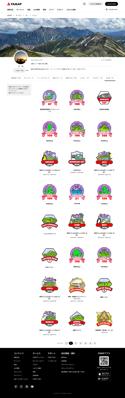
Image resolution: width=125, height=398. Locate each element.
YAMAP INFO (52, 357)
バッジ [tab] (109, 78)
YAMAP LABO (37, 379)
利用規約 (64, 361)
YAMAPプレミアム (38, 357)
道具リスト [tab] (57, 78)
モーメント (20, 9)
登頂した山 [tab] (71, 78)
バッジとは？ (13, 91)
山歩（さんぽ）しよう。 (21, 379)
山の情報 (36, 9)
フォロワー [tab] (97, 78)
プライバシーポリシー (68, 365)
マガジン (60, 9)
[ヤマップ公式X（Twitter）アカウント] (21, 387)
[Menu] (27, 70)
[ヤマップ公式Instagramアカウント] (27, 387)
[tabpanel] (62, 214)
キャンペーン (18, 375)
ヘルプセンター (113, 9)
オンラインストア (38, 361)
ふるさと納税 (71, 9)
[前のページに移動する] (66, 343)
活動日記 (10, 9)
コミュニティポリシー (68, 368)
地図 (28, 9)
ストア (51, 9)
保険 (44, 9)
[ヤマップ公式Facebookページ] (16, 387)
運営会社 (64, 357)
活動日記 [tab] (15, 78)
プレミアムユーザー (37, 60)
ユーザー (19, 15)
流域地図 (35, 375)
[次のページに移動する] (94, 343)
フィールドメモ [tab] (43, 78)
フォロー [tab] (84, 78)
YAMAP (9, 15)
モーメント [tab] (28, 78)
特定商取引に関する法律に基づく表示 (72, 372)
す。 (27, 15)
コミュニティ (18, 372)
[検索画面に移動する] (84, 4)
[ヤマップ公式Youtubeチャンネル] (32, 387)
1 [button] (70, 343)
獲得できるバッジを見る (16, 93)
